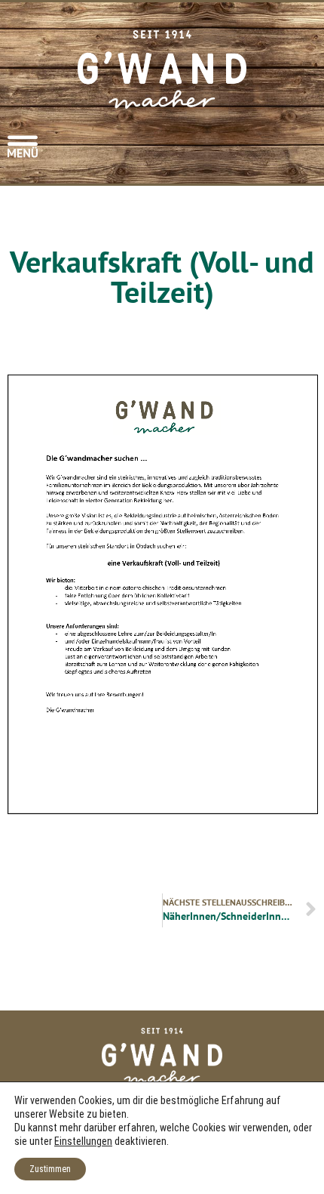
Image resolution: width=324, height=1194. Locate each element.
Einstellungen (83, 1141)
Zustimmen (50, 1169)
